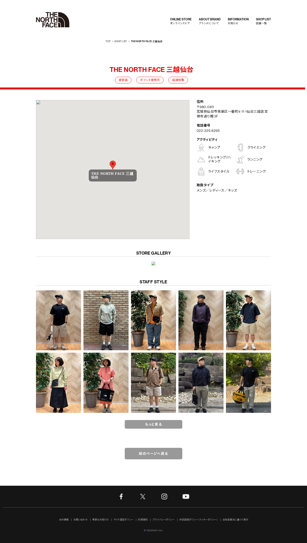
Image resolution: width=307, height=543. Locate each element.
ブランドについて (210, 21)
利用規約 (143, 520)
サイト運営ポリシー (123, 520)
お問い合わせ (80, 520)
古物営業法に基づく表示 (235, 520)
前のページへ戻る (153, 453)
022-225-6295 (208, 130)
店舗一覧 (263, 21)
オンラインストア (181, 21)
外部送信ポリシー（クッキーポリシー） (198, 520)
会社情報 (64, 520)
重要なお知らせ (100, 520)
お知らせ (238, 21)
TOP (108, 41)
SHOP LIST (120, 41)
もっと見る (153, 424)
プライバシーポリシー (164, 520)
